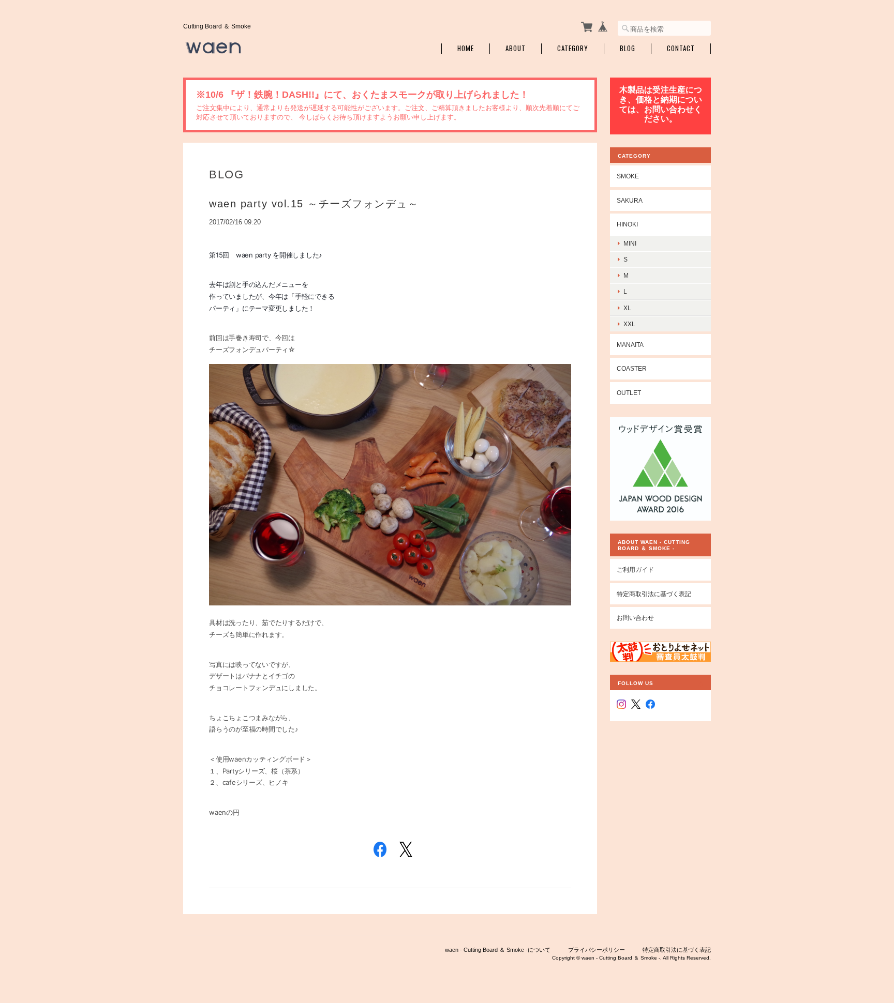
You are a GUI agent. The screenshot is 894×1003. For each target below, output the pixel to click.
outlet (629, 392)
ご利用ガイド (635, 569)
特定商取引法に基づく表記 (654, 593)
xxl (629, 324)
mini (629, 243)
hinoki (627, 224)
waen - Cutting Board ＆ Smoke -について (497, 950)
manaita (630, 344)
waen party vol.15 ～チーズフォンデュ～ (314, 203)
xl (627, 308)
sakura (630, 200)
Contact (681, 48)
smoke (628, 176)
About (515, 48)
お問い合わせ (635, 617)
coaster (632, 368)
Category (572, 48)
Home (465, 48)
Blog (627, 48)
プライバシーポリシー (596, 950)
